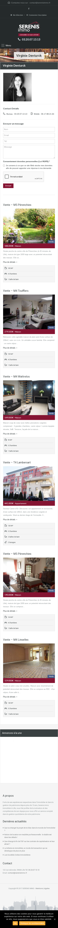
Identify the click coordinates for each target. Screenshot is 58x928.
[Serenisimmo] (29, 26)
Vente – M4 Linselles (15, 639)
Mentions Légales (43, 888)
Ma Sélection (18, 15)
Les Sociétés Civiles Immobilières (17, 855)
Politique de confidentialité (32, 923)
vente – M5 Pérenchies (17, 204)
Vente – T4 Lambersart (17, 462)
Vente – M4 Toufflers (15, 290)
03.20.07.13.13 (31, 39)
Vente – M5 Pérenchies (17, 553)
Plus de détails (9, 262)
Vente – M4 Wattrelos (16, 376)
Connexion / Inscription (38, 15)
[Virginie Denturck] (17, 87)
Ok (15, 923)
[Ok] (54, 919)
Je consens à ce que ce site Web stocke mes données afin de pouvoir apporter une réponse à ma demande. (29, 166)
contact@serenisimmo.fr (40, 3)
